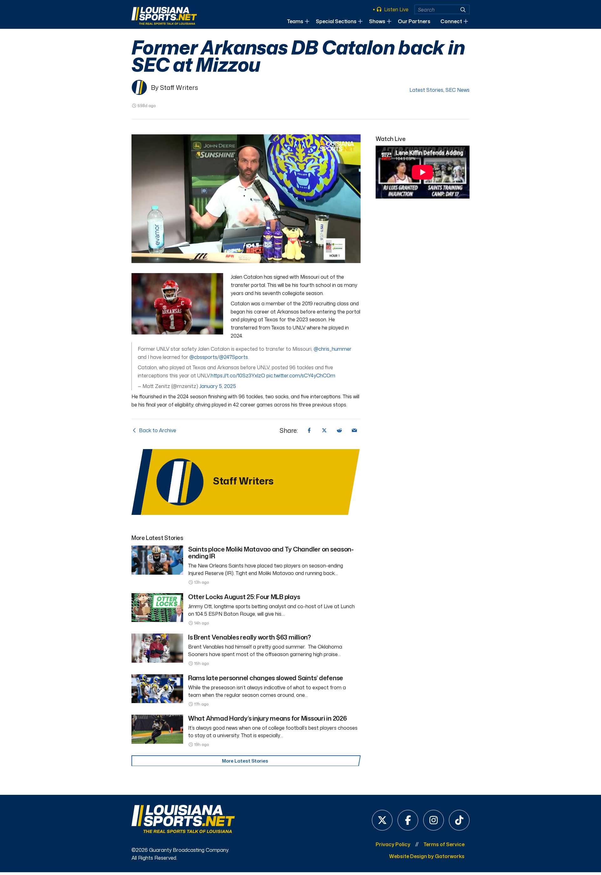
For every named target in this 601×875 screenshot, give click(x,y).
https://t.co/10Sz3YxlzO (238, 375)
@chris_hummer (333, 348)
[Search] (463, 9)
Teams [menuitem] (295, 21)
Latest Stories (426, 89)
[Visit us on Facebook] (408, 820)
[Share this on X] (324, 430)
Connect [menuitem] (451, 21)
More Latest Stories (245, 761)
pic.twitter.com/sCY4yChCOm (300, 375)
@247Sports (233, 357)
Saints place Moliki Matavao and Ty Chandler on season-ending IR (271, 552)
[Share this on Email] (354, 430)
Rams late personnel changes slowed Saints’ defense (265, 677)
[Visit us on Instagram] (433, 820)
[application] (246, 198)
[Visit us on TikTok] (459, 820)
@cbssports (203, 357)
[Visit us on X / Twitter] (382, 820)
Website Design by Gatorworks (427, 856)
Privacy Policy (393, 844)
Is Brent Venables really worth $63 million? (249, 637)
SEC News (457, 89)
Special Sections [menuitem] (336, 21)
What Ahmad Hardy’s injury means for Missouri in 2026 (267, 718)
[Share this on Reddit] (339, 430)
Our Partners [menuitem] (414, 21)
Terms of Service (444, 844)
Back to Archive (157, 430)
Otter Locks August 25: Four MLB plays (244, 596)
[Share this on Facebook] (309, 430)
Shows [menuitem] (377, 21)
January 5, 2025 (217, 386)
